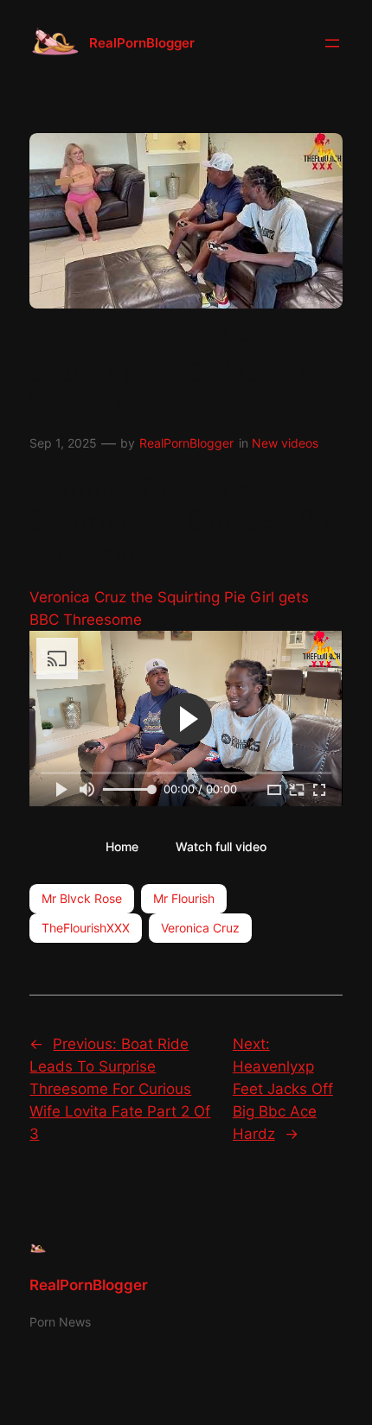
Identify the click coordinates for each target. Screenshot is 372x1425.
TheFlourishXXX (86, 927)
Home (122, 846)
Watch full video (221, 846)
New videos (285, 443)
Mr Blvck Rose (82, 898)
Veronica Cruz (200, 927)
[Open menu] (332, 43)
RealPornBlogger (142, 43)
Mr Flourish (184, 898)
